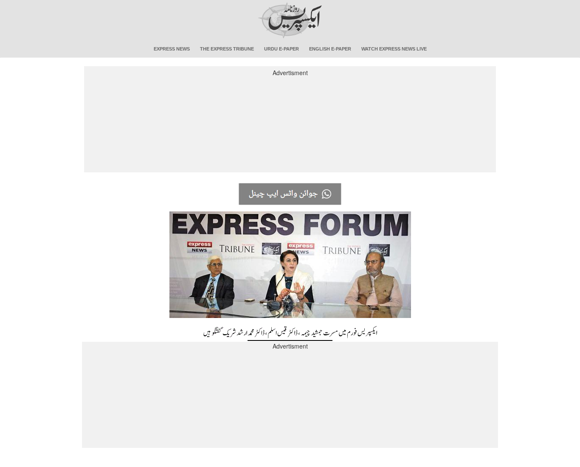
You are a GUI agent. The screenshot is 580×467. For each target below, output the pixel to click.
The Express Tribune (227, 48)
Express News (172, 48)
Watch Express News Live (394, 48)
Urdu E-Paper (281, 48)
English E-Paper (330, 48)
